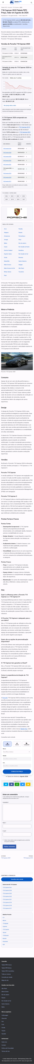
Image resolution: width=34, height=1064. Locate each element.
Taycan (4, 932)
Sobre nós (4, 1042)
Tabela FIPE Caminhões (8, 971)
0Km (6, 196)
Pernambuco (22, 236)
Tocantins (21, 272)
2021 (6, 199)
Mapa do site (5, 980)
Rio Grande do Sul (23, 254)
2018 (18, 199)
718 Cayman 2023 (7, 156)
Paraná (20, 232)
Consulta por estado (7, 977)
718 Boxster (6, 935)
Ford (3, 1024)
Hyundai (4, 1034)
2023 (18, 196)
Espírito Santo (8, 254)
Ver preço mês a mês (10, 105)
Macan (4, 920)
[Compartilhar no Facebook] (11, 784)
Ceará (5, 246)
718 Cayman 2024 (7, 152)
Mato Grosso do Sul (9, 268)
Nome (4, 822)
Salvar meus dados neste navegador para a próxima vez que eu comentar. (17, 840)
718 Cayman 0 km (7, 148)
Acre (5, 229)
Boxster (4, 938)
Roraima (21, 257)
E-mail (4, 831)
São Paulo (21, 268)
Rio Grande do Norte (24, 246)
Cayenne (5, 926)
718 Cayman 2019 (24, 127)
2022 (23, 196)
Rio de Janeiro (22, 243)
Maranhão (6, 261)
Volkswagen (5, 1015)
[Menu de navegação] (3, 2)
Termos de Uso (6, 1051)
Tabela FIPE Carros (7, 965)
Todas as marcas (6, 974)
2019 (12, 199)
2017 (24, 199)
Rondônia (21, 250)
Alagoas (6, 232)
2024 (12, 196)
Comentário (6, 802)
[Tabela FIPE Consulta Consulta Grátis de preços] (17, 2)
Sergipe (21, 264)
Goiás (5, 257)
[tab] (7, 744)
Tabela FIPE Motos (7, 968)
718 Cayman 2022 (7, 160)
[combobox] (17, 752)
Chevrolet (4, 1018)
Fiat (3, 1021)
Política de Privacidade (8, 1048)
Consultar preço (17, 771)
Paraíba (21, 229)
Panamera (5, 941)
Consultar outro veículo (17, 879)
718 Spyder (5, 923)
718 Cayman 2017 (7, 181)
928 (4, 944)
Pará (5, 275)
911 (4, 917)
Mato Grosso (7, 264)
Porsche (10, 7)
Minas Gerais (7, 272)
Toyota (3, 1030)
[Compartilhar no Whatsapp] (17, 784)
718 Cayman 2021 (25, 132)
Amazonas (7, 236)
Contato (4, 1045)
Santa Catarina (22, 261)
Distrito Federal (8, 250)
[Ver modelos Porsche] (17, 213)
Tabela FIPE (4, 7)
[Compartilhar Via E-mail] (28, 784)
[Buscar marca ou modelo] (31, 3)
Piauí (20, 239)
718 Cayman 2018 (7, 177)
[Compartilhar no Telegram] (22, 784)
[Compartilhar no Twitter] (6, 784)
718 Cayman (16, 7)
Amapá (6, 239)
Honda (3, 1027)
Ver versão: (5, 78)
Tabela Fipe (23, 729)
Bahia (5, 243)
